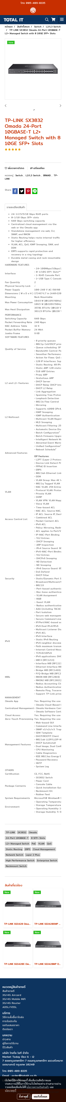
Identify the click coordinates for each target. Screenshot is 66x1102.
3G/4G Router (11, 1003)
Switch (19, 175)
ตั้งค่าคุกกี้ (23, 1096)
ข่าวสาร (6, 1039)
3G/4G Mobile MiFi (14, 999)
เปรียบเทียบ (39, 168)
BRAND (47, 175)
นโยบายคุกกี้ (10, 1090)
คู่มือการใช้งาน (10, 1043)
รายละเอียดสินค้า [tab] (16, 207)
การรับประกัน (9, 1021)
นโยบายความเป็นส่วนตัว (38, 1087)
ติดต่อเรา (7, 1029)
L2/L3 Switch (33, 175)
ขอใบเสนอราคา (10, 1025)
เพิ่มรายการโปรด (15, 168)
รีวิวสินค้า (7, 1047)
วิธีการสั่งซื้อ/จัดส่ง (13, 1017)
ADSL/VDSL (9, 1007)
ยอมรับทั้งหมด (40, 1096)
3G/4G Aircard (11, 995)
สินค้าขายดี (8, 991)
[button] (46, 19)
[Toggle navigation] (61, 19)
